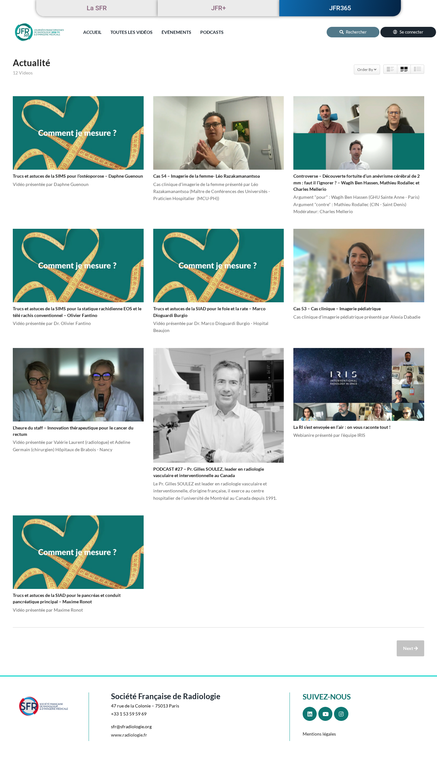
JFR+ (218, 8)
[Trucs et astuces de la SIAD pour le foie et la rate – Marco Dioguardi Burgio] (218, 265)
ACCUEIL (92, 32)
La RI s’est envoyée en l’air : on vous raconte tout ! (342, 427)
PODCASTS (212, 32)
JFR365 (340, 8)
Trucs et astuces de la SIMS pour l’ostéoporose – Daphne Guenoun (78, 176)
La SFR (97, 8)
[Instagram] (341, 714)
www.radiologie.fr (129, 735)
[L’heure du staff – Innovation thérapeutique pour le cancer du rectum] (78, 384)
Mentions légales (319, 734)
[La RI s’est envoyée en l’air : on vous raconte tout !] (358, 384)
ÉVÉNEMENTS (176, 32)
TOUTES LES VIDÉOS (131, 32)
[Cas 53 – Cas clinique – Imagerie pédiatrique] (358, 265)
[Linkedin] (310, 714)
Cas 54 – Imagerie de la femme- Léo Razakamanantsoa (206, 176)
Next (408, 648)
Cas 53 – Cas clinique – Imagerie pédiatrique (337, 308)
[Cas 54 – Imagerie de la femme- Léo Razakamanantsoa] (218, 133)
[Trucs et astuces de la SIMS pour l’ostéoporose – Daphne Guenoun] (78, 133)
